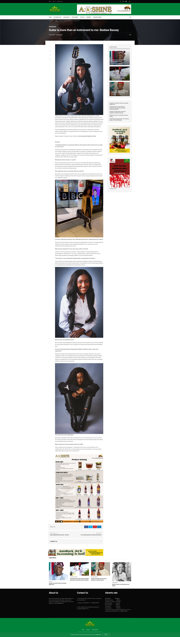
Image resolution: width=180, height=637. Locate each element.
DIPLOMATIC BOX (57, 17)
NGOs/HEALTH (66, 17)
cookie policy (98, 634)
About (50, 1)
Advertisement (60, 1)
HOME (50, 17)
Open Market (115, 582)
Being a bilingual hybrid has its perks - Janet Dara (59, 534)
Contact (54, 1)
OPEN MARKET (75, 17)
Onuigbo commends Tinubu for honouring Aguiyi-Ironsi (119, 104)
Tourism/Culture (52, 26)
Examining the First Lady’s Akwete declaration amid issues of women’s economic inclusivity (119, 75)
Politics (50, 581)
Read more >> (61, 603)
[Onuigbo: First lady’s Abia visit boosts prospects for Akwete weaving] (120, 89)
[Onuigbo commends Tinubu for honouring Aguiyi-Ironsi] (120, 58)
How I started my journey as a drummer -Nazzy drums (91, 534)
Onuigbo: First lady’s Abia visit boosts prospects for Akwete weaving (118, 112)
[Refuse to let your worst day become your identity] (121, 571)
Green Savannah (52, 34)
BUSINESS (88, 17)
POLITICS (82, 17)
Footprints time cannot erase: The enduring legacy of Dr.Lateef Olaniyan (119, 119)
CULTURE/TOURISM (97, 17)
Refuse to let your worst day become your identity (119, 116)
